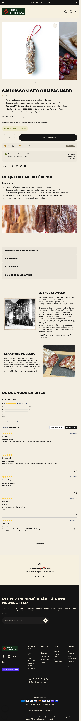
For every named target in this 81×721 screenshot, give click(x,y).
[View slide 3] (41, 576)
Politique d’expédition (57, 708)
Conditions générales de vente (35, 710)
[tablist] (39, 421)
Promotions (45, 656)
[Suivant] (76, 2)
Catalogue (44, 653)
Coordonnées (67, 708)
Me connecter (71, 652)
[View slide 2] (38, 576)
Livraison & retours (58, 655)
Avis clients (31, 668)
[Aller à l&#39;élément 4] (43, 82)
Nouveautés (45, 659)
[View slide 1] (36, 576)
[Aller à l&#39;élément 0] (36, 82)
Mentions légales (48, 710)
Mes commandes (72, 657)
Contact (57, 651)
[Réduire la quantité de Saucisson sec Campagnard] (4, 137)
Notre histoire (30, 654)
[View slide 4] (43, 576)
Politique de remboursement (16, 708)
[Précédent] (3, 2)
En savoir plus (70, 145)
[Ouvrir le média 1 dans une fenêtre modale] (55, 25)
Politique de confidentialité (31, 708)
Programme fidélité (31, 664)
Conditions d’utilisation (44, 708)
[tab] (6, 421)
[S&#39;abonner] (45, 620)
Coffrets (43, 663)
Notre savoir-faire (31, 659)
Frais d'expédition (18, 122)
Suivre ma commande (58, 661)
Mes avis (71, 662)
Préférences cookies (40, 697)
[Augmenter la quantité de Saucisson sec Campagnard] (14, 137)
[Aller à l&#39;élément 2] (38, 82)
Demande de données (72, 666)
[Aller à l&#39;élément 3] (41, 82)
